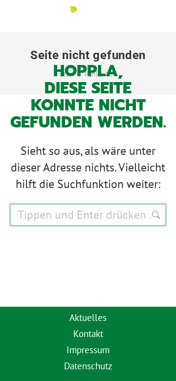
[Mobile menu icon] (153, 16)
